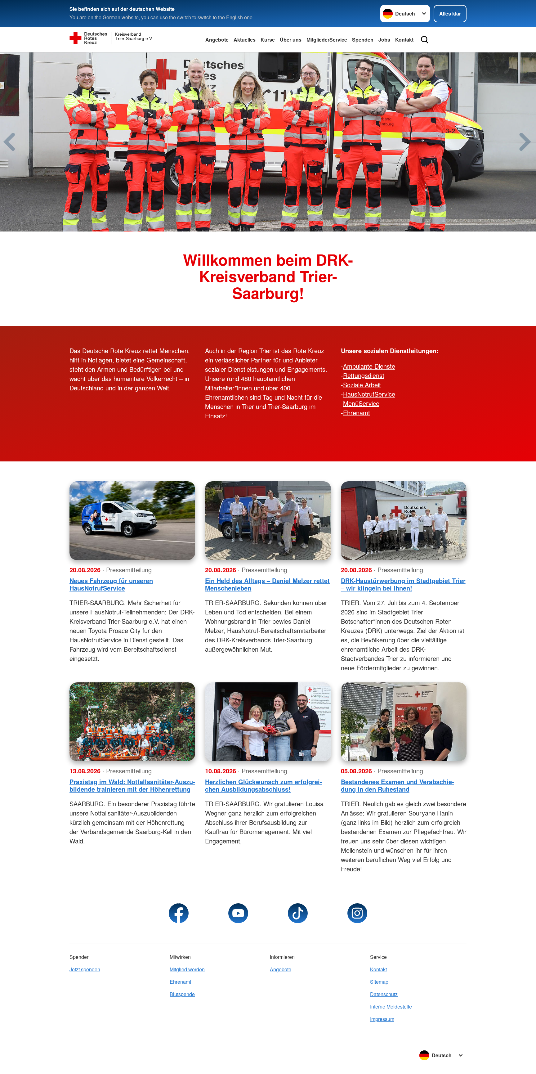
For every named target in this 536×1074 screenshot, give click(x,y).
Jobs (384, 39)
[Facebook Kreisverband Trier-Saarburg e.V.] (179, 913)
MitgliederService (326, 39)
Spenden (362, 39)
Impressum (382, 1018)
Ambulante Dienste (369, 366)
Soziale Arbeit (362, 384)
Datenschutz (384, 994)
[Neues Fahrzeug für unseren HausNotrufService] (132, 520)
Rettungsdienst (363, 375)
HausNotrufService (369, 393)
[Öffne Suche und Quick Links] (425, 40)
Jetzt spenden (84, 969)
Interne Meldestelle (391, 1006)
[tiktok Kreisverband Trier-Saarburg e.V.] (298, 913)
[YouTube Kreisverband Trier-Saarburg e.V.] (238, 913)
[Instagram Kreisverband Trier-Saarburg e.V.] (357, 913)
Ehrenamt (356, 412)
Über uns (291, 39)
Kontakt (404, 39)
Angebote (217, 39)
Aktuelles (245, 39)
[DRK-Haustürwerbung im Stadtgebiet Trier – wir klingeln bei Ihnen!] (404, 520)
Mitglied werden (187, 969)
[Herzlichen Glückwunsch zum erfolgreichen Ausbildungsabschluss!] (268, 721)
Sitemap (379, 981)
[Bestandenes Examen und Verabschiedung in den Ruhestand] (404, 721)
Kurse (268, 39)
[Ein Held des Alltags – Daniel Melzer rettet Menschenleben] (268, 520)
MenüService (361, 403)
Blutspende (182, 994)
